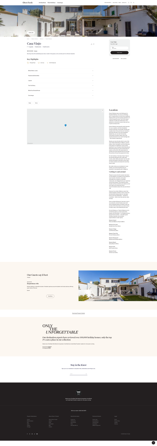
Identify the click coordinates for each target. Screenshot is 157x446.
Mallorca (41, 39)
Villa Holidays (51, 2)
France (28, 419)
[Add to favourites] (93, 44)
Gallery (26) (31, 32)
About (119, 2)
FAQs (72, 424)
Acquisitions (94, 424)
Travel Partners (95, 422)
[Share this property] (91, 44)
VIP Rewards (73, 421)
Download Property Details (78, 313)
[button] (153, 442)
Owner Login (94, 419)
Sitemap (116, 424)
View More (50, 296)
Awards (50, 421)
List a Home (115, 2)
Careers (50, 427)
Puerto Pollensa (49, 39)
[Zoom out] (103, 112)
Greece (28, 425)
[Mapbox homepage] (30, 143)
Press (50, 422)
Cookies (116, 422)
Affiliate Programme (96, 425)
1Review (35, 51)
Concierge (60, 2)
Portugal (28, 427)
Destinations (42, 2)
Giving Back (51, 424)
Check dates (119, 52)
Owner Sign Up (95, 421)
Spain (28, 39)
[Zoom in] (103, 110)
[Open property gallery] (78, 18)
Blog (50, 425)
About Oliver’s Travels (53, 419)
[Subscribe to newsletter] (86, 373)
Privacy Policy (117, 421)
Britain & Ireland (30, 421)
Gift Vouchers (73, 422)
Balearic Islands (35, 39)
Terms (36, 103)
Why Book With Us (74, 425)
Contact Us (124, 2)
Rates (30, 103)
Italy (28, 422)
